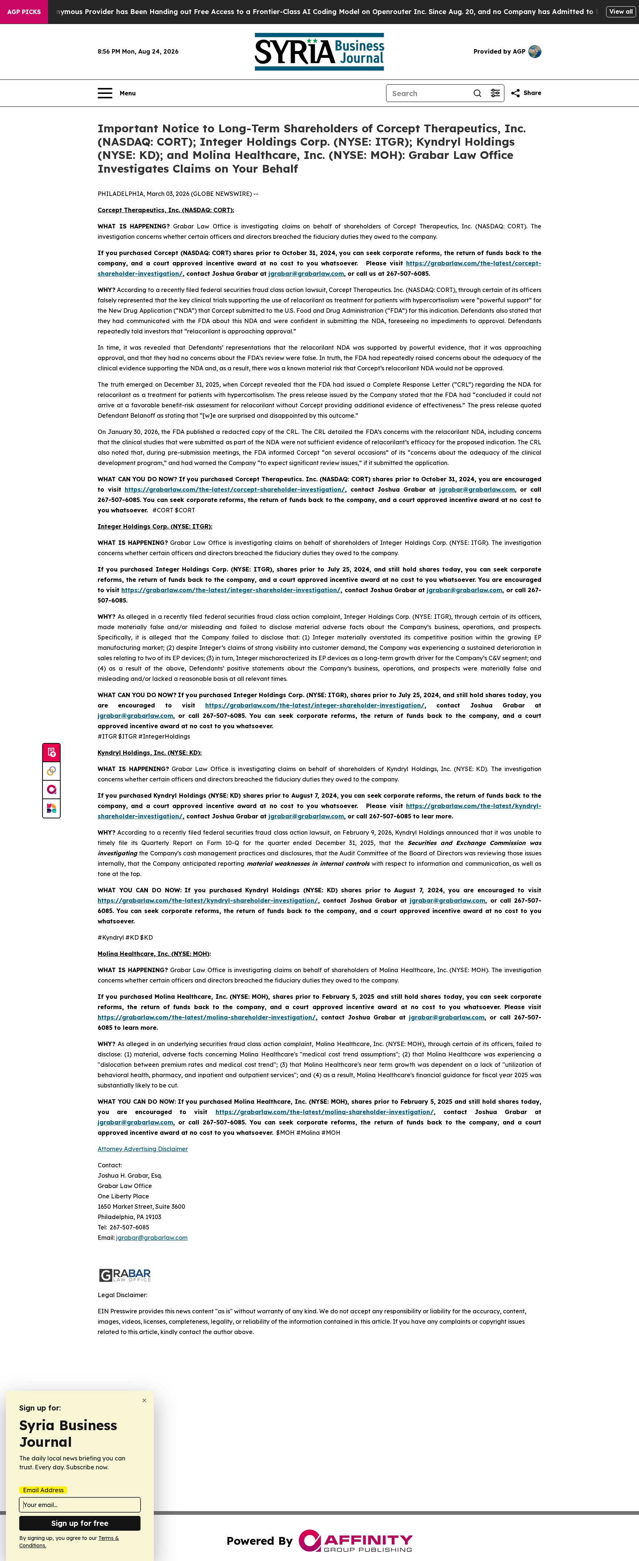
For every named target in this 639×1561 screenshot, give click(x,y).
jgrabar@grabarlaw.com (151, 1237)
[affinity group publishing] (51, 790)
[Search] (477, 93)
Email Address (43, 1490)
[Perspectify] (51, 771)
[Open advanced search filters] (495, 93)
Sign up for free (79, 1523)
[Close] (144, 1400)
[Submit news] (51, 753)
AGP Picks (24, 12)
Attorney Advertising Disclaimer (143, 1149)
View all (621, 11)
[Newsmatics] (51, 808)
